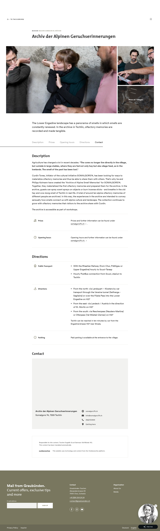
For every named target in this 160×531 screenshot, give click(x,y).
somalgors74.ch (77, 224)
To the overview (17, 19)
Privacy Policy (12, 528)
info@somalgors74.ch (94, 415)
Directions (85, 142)
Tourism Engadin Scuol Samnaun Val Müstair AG (75, 442)
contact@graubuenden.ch (80, 501)
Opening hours (67, 142)
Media (116, 492)
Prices (52, 142)
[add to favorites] (151, 19)
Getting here (91, 424)
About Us (117, 488)
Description (37, 142)
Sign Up (45, 505)
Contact (99, 142)
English (133, 528)
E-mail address (11, 501)
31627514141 (90, 420)
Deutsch (125, 528)
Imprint (24, 528)
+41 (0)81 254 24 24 (77, 497)
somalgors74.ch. (78, 240)
